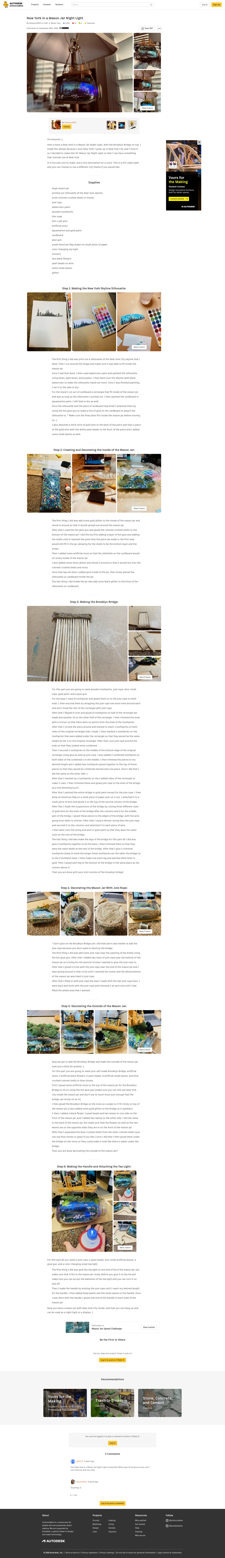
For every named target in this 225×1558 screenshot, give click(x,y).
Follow (67, 126)
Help (137, 1528)
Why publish (140, 1520)
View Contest (149, 1327)
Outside (111, 1528)
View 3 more (139, 347)
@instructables (176, 1520)
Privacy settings (107, 1552)
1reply (74, 1495)
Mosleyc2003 (35, 23)
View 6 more (147, 108)
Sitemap (138, 1531)
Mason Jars (56, 23)
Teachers (59, 4)
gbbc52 (79, 1461)
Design (96, 1528)
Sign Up (216, 4)
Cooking (112, 1520)
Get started (140, 1524)
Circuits (96, 1520)
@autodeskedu (176, 1525)
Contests (47, 4)
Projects (35, 4)
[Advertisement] (183, 175)
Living (111, 1524)
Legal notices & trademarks (170, 1552)
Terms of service (72, 1552)
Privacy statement (90, 1552)
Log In (205, 4)
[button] (159, 28)
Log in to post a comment (112, 1503)
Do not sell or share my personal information (135, 1552)
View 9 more (144, 677)
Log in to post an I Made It (112, 1360)
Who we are (140, 1535)
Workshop (97, 1524)
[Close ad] (199, 142)
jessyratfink (81, 1482)
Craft (46, 23)
